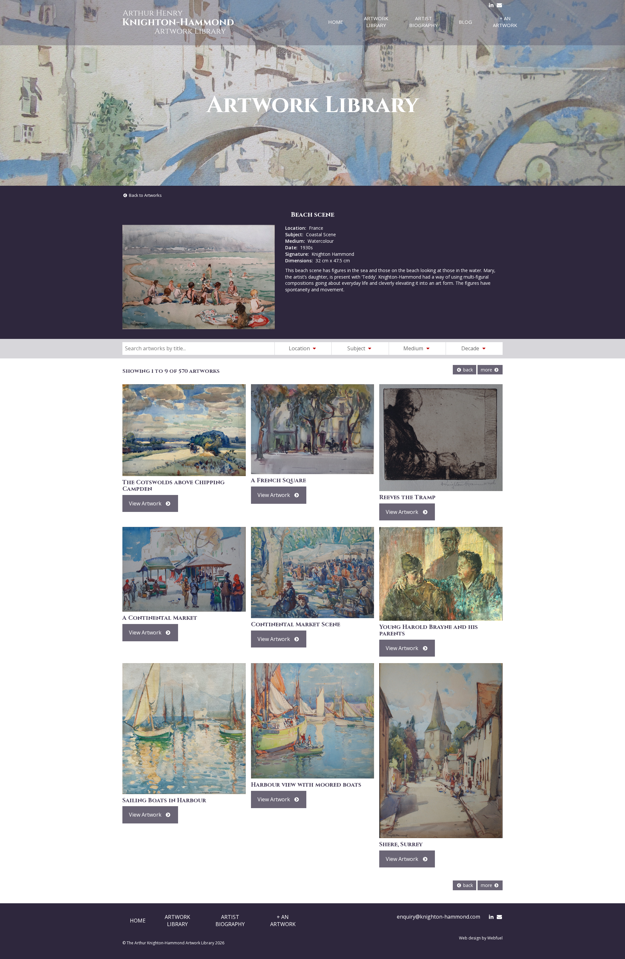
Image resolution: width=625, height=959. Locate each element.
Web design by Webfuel (481, 938)
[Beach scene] (198, 277)
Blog (465, 22)
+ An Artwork (505, 21)
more (487, 370)
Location (300, 348)
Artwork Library (376, 21)
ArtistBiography (230, 920)
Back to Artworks (145, 195)
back (467, 370)
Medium (413, 348)
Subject (357, 348)
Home (335, 22)
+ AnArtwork (283, 920)
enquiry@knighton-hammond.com (438, 916)
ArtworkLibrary (177, 920)
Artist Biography (423, 21)
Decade (470, 348)
